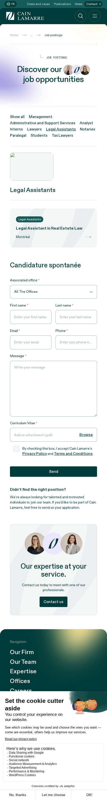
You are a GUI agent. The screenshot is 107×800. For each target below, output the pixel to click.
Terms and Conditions (73, 453)
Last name (63, 305)
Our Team (23, 662)
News (78, 4)
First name (18, 305)
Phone (60, 330)
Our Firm (22, 652)
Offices (20, 681)
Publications (62, 4)
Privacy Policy (34, 453)
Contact (92, 4)
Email (14, 330)
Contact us (53, 601)
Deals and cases (38, 4)
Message (17, 356)
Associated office (23, 280)
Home (14, 35)
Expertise (23, 672)
